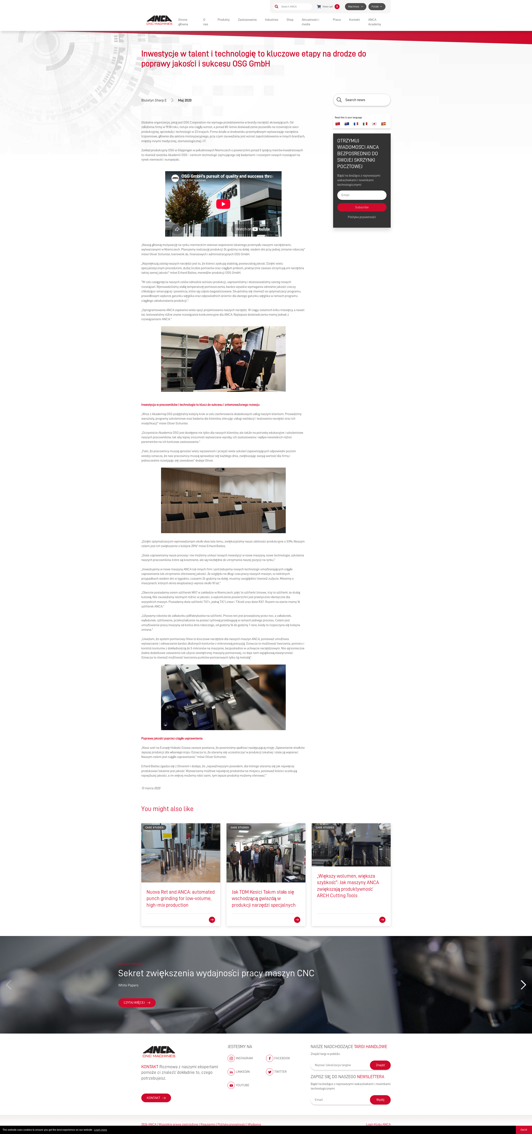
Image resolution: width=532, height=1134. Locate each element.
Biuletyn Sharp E (154, 100)
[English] (346, 123)
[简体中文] (337, 123)
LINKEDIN (243, 1071)
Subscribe (362, 207)
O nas (205, 22)
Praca (337, 19)
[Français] (356, 123)
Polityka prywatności (362, 217)
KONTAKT (153, 1098)
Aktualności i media (310, 22)
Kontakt (354, 19)
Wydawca (254, 1124)
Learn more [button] (100, 1129)
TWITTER (280, 1071)
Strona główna (183, 22)
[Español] (383, 123)
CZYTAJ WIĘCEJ (134, 1002)
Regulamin (208, 1124)
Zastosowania (247, 19)
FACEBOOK (282, 1058)
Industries (271, 19)
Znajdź (380, 1065)
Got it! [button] (524, 1129)
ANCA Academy (374, 22)
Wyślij (380, 1099)
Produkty (224, 19)
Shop (290, 19)
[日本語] (374, 123)
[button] (523, 984)
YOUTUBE (242, 1085)
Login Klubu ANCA (378, 1124)
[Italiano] (365, 123)
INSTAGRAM (244, 1058)
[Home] (159, 20)
